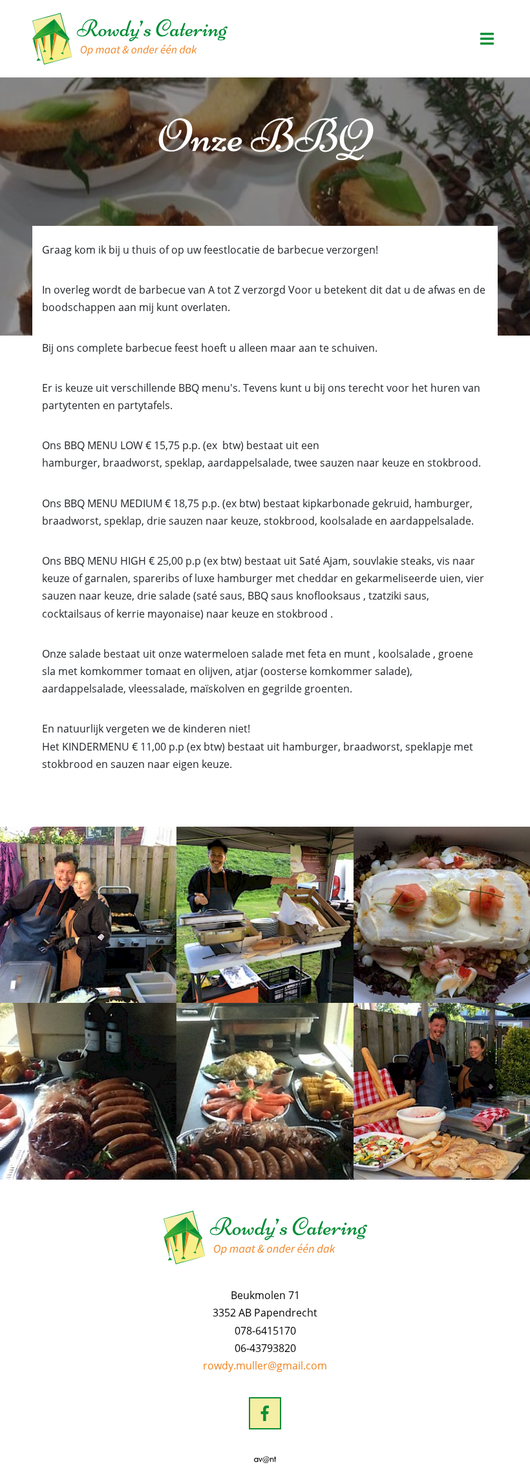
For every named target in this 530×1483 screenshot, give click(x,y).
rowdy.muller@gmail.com (265, 1365)
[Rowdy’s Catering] (130, 39)
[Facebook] (265, 1413)
